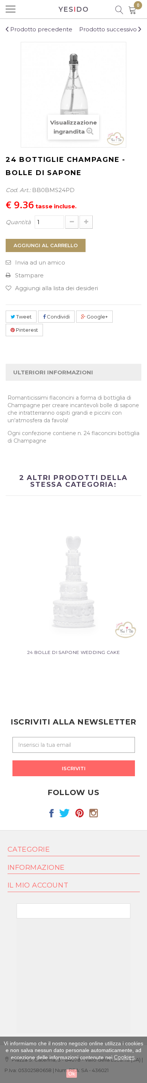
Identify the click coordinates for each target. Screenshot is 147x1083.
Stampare (29, 275)
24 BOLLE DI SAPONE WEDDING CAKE (73, 652)
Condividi (58, 317)
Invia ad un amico (40, 262)
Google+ (97, 317)
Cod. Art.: (18, 190)
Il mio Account (38, 885)
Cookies (124, 1057)
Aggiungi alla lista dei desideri (56, 288)
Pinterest (26, 330)
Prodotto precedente (40, 29)
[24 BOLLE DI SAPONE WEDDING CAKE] (73, 574)
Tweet (23, 317)
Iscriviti (74, 768)
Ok (71, 1074)
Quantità (18, 222)
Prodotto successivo (108, 29)
